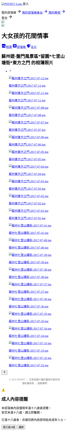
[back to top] (4, 372)
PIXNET (21, 379)
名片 (34, 47)
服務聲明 (42, 383)
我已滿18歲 (9, 427)
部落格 (21, 47)
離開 (21, 427)
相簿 (9, 47)
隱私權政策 (28, 383)
